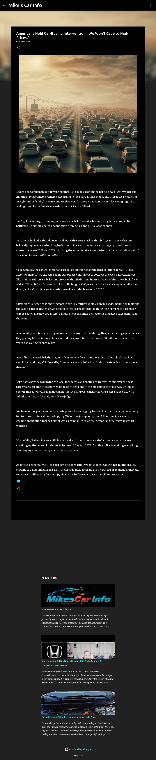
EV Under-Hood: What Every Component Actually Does (68, 717)
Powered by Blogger (80, 749)
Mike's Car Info (25, 5)
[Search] (46, 5)
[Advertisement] (78, 545)
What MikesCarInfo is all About (56, 609)
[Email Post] (18, 482)
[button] (18, 48)
